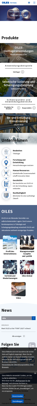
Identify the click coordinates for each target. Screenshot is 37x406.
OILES (5, 3)
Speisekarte (34, 2)
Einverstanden (17, 396)
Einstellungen (17, 401)
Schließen (35, 373)
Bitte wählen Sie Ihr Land (29, 2)
